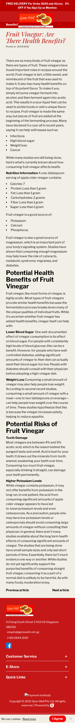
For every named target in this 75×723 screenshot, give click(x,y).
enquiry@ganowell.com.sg (23, 632)
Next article (60, 590)
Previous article (17, 590)
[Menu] (8, 19)
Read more (29, 718)
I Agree (57, 718)
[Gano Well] (36, 19)
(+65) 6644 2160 (17, 637)
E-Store (12, 667)
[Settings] (65, 19)
